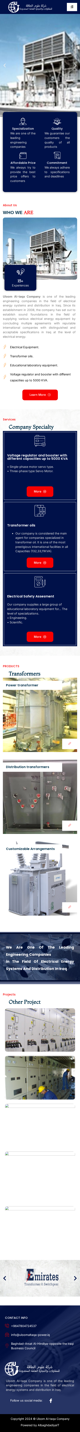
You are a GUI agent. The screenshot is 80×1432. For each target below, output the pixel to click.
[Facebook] (50, 1401)
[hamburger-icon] (72, 7)
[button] (4, 65)
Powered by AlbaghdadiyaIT (40, 1425)
